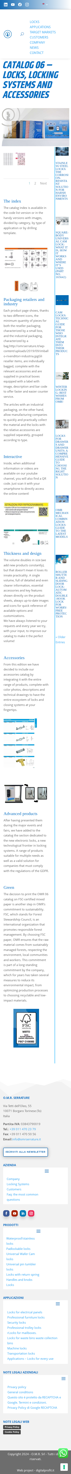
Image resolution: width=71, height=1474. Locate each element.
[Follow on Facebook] (6, 1213)
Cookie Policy (12, 1432)
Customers (39, 37)
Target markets (43, 32)
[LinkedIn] (5, 4)
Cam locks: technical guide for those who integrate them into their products (62, 333)
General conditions (20, 1392)
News (34, 47)
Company (37, 42)
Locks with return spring (22, 1274)
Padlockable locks (18, 1249)
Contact (37, 53)
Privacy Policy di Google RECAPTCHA (32, 1408)
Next (43, 183)
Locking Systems (18, 1184)
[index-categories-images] (20, 164)
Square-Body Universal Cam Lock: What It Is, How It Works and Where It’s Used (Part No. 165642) (62, 255)
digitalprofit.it (45, 1470)
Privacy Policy (12, 1427)
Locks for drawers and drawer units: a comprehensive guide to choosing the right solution (62, 456)
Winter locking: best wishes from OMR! (61, 394)
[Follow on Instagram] (31, 1213)
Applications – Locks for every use (30, 1359)
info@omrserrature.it (26, 1139)
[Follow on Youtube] (14, 1213)
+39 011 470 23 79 (23, 1129)
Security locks (16, 1322)
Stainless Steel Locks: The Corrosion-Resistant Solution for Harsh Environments (62, 180)
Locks (34, 22)
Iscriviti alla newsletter (26, 1151)
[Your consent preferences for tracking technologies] (64, 1467)
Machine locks (17, 1348)
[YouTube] (13, 4)
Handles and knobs (19, 1280)
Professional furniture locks (26, 1317)
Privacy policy (16, 1387)
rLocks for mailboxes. (21, 1333)
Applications (40, 27)
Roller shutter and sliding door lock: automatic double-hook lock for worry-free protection (62, 594)
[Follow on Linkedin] (23, 1213)
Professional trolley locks (24, 1328)
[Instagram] (27, 4)
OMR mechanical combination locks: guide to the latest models (62, 523)
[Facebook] (20, 4)
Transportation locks (21, 1353)
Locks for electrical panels (24, 1312)
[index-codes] (8, 164)
